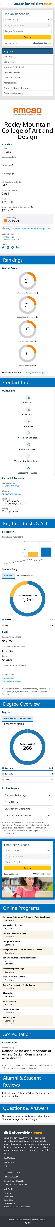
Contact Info (10, 61)
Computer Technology (15, 795)
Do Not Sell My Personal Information (17, 1207)
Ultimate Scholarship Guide (14, 1181)
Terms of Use (8, 1200)
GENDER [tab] (8, 575)
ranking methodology (33, 372)
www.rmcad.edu (13, 494)
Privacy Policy (8, 1197)
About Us (7, 1169)
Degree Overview (12, 72)
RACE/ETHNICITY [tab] (25, 575)
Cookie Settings (9, 1203)
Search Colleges (9, 1162)
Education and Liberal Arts (17, 808)
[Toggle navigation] (2, 4)
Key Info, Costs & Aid (14, 67)
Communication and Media (18, 815)
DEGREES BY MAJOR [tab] (14, 724)
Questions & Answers (14, 93)
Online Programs (12, 77)
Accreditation (10, 82)
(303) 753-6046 (12, 486)
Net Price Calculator (11, 681)
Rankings (8, 56)
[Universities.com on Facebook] (26, 1223)
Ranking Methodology (12, 1172)
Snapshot (8, 51)
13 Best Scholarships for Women (15, 1184)
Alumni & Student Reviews (16, 88)
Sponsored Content (10, 43)
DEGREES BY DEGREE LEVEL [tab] (17, 718)
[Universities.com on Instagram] (29, 1223)
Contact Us (8, 1193)
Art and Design (12, 802)
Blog (5, 1165)
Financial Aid (8, 678)
